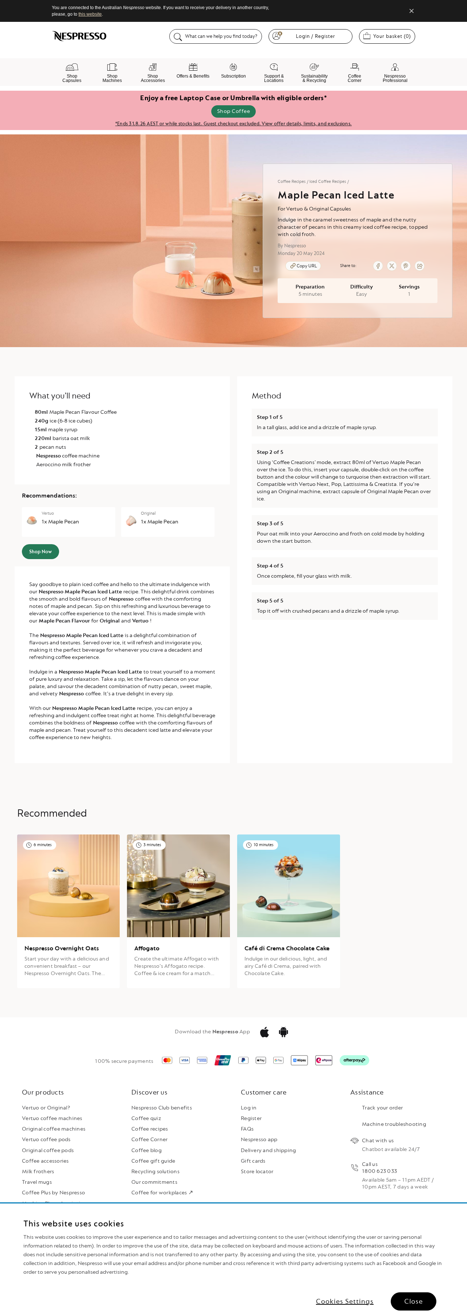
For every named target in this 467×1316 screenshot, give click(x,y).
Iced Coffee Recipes (327, 181)
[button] (357, 229)
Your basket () (394, 36)
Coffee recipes (149, 1129)
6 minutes (43, 845)
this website (90, 14)
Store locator (257, 1171)
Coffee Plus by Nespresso (53, 1192)
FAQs (247, 1129)
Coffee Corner (149, 1139)
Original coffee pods (48, 1150)
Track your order (382, 1107)
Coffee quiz (146, 1118)
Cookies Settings (345, 1301)
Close (413, 1301)
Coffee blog (146, 1150)
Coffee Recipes (292, 181)
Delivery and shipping (268, 1150)
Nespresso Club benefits (161, 1107)
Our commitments (154, 1182)
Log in (249, 1107)
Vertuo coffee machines (52, 1118)
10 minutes (264, 845)
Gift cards (253, 1161)
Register (251, 1118)
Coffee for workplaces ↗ (162, 1192)
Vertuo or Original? (46, 1107)
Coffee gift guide (153, 1161)
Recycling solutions (155, 1171)
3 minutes (152, 845)
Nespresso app (259, 1139)
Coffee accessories (45, 1161)
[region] (233, 1259)
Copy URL (307, 266)
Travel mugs (37, 1182)
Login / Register (315, 36)
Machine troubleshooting (394, 1124)
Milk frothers (38, 1171)
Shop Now (40, 552)
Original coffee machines (53, 1129)
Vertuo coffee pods (46, 1139)
